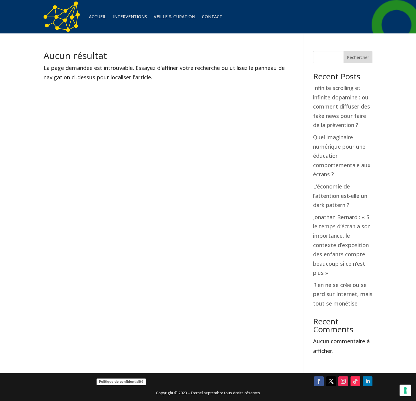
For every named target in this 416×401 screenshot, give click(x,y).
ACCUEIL (97, 16)
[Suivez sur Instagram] (343, 381)
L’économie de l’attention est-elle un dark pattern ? (340, 196)
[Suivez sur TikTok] (355, 381)
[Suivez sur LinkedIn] (367, 381)
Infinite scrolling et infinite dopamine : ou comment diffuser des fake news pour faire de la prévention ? (341, 106)
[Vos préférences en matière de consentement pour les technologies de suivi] (405, 390)
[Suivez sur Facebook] (319, 381)
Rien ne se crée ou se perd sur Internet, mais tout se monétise (342, 294)
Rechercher (358, 57)
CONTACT (212, 16)
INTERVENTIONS (130, 16)
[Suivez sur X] (331, 381)
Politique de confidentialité (121, 381)
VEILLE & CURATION (174, 16)
